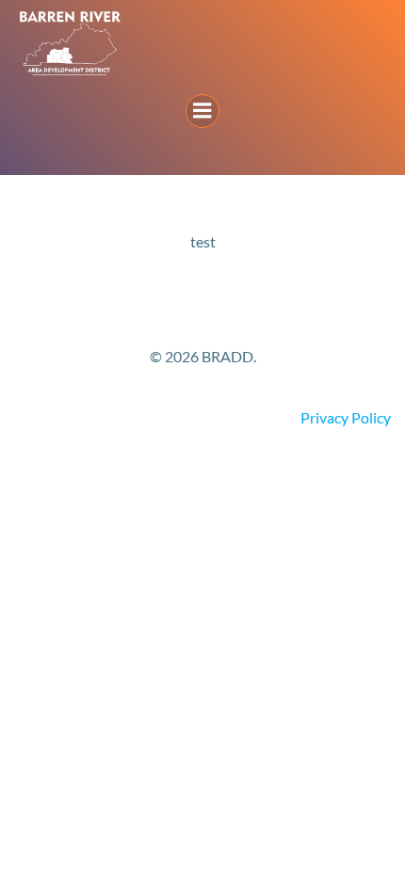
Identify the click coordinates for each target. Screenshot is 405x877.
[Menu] (202, 111)
